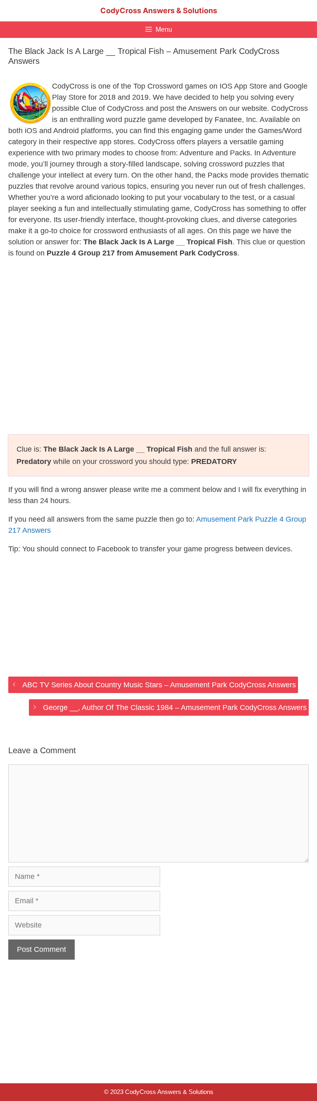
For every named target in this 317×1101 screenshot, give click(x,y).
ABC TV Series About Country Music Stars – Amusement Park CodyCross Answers (159, 685)
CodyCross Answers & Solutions (158, 10)
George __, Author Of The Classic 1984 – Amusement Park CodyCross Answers (175, 707)
